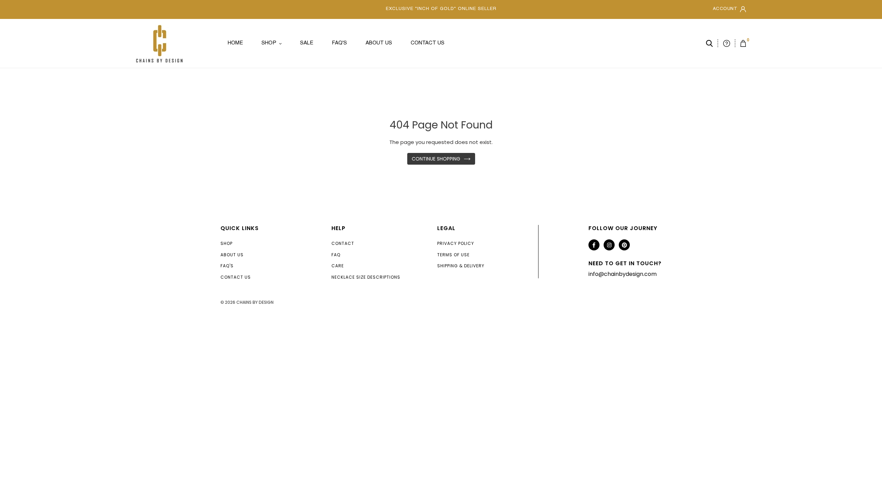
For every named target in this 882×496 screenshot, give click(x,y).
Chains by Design (255, 302)
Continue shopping (436, 158)
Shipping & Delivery (460, 266)
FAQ (335, 255)
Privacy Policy (455, 243)
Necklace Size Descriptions (365, 277)
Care (337, 266)
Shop (226, 243)
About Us (232, 255)
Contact (342, 243)
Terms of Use (453, 255)
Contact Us (235, 277)
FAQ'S (227, 266)
